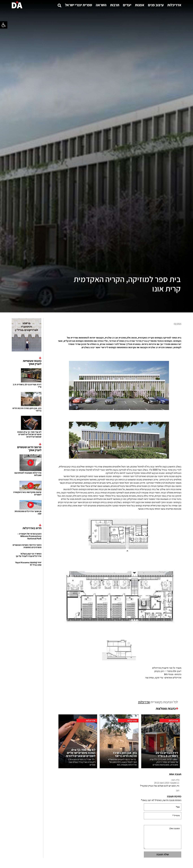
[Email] (103, 331)
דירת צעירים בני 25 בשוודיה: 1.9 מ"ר (27, 385)
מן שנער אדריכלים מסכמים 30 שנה (28, 512)
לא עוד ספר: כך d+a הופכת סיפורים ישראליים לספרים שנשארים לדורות (29, 434)
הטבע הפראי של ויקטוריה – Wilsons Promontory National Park (29, 536)
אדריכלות (174, 4)
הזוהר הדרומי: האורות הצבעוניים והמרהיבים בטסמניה (27, 546)
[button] (3, 25)
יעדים (127, 4)
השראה (101, 4)
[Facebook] (122, 331)
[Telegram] (116, 331)
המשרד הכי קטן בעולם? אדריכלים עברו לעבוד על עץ (28, 555)
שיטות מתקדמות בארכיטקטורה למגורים (27, 493)
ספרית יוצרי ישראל (78, 4)
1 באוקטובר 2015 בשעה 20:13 (166, 782)
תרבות (114, 4)
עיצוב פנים (156, 4)
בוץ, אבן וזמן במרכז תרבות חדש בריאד (27, 409)
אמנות (139, 4)
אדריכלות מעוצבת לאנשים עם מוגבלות (28, 474)
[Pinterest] (134, 331)
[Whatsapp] (128, 331)
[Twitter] (109, 331)
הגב (177, 790)
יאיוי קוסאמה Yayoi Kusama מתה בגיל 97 (28, 563)
